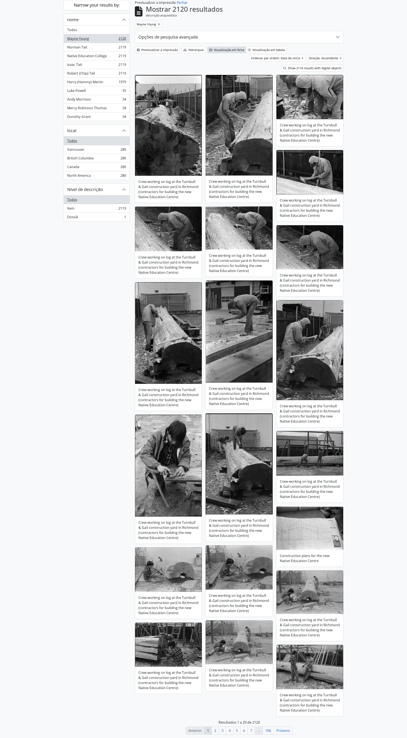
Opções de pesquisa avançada (168, 37)
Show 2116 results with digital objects (314, 68)
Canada (96, 167)
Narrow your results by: (97, 5)
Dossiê (96, 218)
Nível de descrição (85, 189)
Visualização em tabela (268, 50)
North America (96, 176)
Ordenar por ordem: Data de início (276, 58)
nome (73, 19)
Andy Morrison (96, 100)
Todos (72, 30)
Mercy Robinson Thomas (96, 109)
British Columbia (96, 159)
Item (96, 209)
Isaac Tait (96, 65)
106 (268, 730)
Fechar (182, 2)
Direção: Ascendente (324, 58)
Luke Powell (96, 91)
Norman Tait (96, 48)
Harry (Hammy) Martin (96, 83)
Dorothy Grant (96, 117)
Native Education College (96, 57)
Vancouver (96, 150)
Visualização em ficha (228, 50)
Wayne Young (96, 39)
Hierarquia (196, 50)
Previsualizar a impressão (159, 50)
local (71, 130)
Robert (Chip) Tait (96, 74)
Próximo (283, 730)
